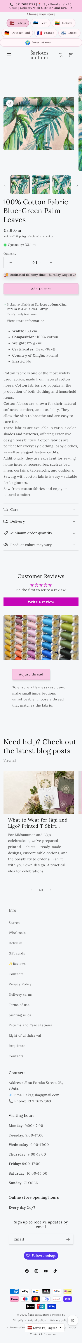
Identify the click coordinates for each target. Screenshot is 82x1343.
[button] (9, 55)
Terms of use (19, 1005)
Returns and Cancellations (30, 1025)
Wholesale (17, 933)
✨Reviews (17, 963)
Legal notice (69, 1327)
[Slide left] (5, 186)
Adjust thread (31, 674)
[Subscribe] (68, 1239)
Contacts (16, 974)
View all (9, 760)
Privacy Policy (20, 984)
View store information (26, 321)
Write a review (41, 602)
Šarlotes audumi (38, 1314)
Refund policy (37, 1320)
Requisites (17, 1046)
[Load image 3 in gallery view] (61, 184)
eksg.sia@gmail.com (42, 1095)
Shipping (21, 236)
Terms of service (20, 1327)
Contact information (43, 1334)
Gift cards (17, 953)
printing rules (20, 1015)
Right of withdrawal (25, 1035)
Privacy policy (59, 1320)
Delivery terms (21, 994)
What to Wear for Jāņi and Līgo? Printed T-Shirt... (38, 823)
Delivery (15, 943)
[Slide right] (77, 186)
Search (14, 923)
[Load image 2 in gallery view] (41, 184)
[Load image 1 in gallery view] (20, 184)
